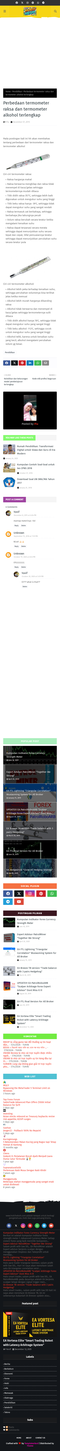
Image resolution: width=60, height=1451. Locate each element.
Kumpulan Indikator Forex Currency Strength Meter (25, 755)
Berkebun (9, 1369)
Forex (6, 1378)
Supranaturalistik (12, 1167)
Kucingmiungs (10, 1139)
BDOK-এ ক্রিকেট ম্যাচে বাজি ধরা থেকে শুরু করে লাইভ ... (25, 1047)
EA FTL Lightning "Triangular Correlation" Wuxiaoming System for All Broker (28, 792)
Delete (23, 526)
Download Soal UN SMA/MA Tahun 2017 (36, 481)
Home (8, 91)
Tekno (7, 1412)
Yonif (16, 511)
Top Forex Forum (11, 1099)
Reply (17, 526)
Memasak (8, 1393)
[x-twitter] (22, 3)
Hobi (6, 1383)
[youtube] (19, 901)
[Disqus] (30, 689)
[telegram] (43, 3)
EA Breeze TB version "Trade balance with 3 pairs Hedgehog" (29, 830)
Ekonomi (8, 1373)
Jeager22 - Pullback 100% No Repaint (22, 1130)
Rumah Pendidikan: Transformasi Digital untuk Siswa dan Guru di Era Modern (36, 450)
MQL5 (6, 1085)
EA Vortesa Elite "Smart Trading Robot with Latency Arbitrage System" (34, 1020)
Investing (7, 1113)
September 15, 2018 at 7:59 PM (26, 536)
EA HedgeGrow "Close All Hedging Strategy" (29, 869)
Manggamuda (10, 1179)
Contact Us (40, 1438)
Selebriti (8, 1407)
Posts (11, 1427)
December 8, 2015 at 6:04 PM (25, 515)
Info (6, 1388)
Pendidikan (17, 91)
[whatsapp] (38, 3)
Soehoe (7, 1128)
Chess (6, 1153)
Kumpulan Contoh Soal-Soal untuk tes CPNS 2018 (36, 466)
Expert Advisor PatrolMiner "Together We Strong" (28, 773)
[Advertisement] (30, 52)
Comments (13, 1430)
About (29, 1438)
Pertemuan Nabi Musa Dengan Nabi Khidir (24, 1170)
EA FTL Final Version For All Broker (24, 851)
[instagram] (27, 3)
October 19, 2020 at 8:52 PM (24, 557)
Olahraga (8, 1398)
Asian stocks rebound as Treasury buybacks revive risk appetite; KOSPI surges (29, 1118)
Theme (30, 1446)
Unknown (19, 532)
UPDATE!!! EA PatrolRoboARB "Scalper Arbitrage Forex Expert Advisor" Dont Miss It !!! (29, 811)
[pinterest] (32, 3)
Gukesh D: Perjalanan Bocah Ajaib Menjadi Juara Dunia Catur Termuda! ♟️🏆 (27, 1157)
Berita (7, 1364)
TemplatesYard (31, 1443)
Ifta (7, 122)
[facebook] (16, 3)
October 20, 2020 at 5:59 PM (33, 576)
